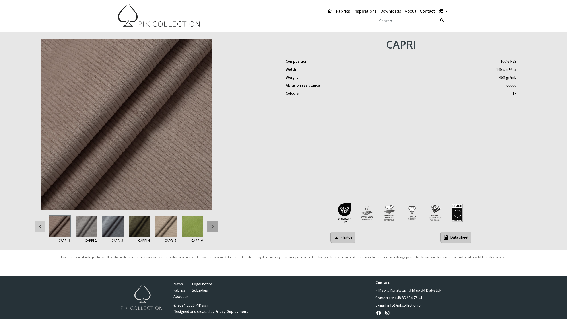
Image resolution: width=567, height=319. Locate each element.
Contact (427, 11)
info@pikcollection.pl (404, 305)
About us (180, 296)
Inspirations (365, 11)
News (178, 284)
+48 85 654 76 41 (408, 297)
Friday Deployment (231, 311)
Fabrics (343, 11)
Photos (346, 237)
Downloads (390, 11)
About (410, 11)
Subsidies (200, 290)
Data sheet (459, 237)
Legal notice (202, 284)
